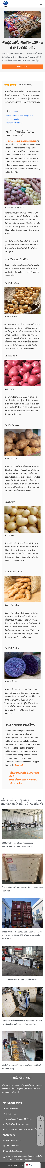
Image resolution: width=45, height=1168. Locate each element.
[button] (41, 4)
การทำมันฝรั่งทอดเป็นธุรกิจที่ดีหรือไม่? (22, 980)
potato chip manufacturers (22, 141)
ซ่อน (15, 111)
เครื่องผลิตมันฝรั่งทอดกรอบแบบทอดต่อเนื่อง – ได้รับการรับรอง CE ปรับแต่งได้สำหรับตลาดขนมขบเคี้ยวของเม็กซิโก (22, 935)
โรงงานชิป (19, 765)
